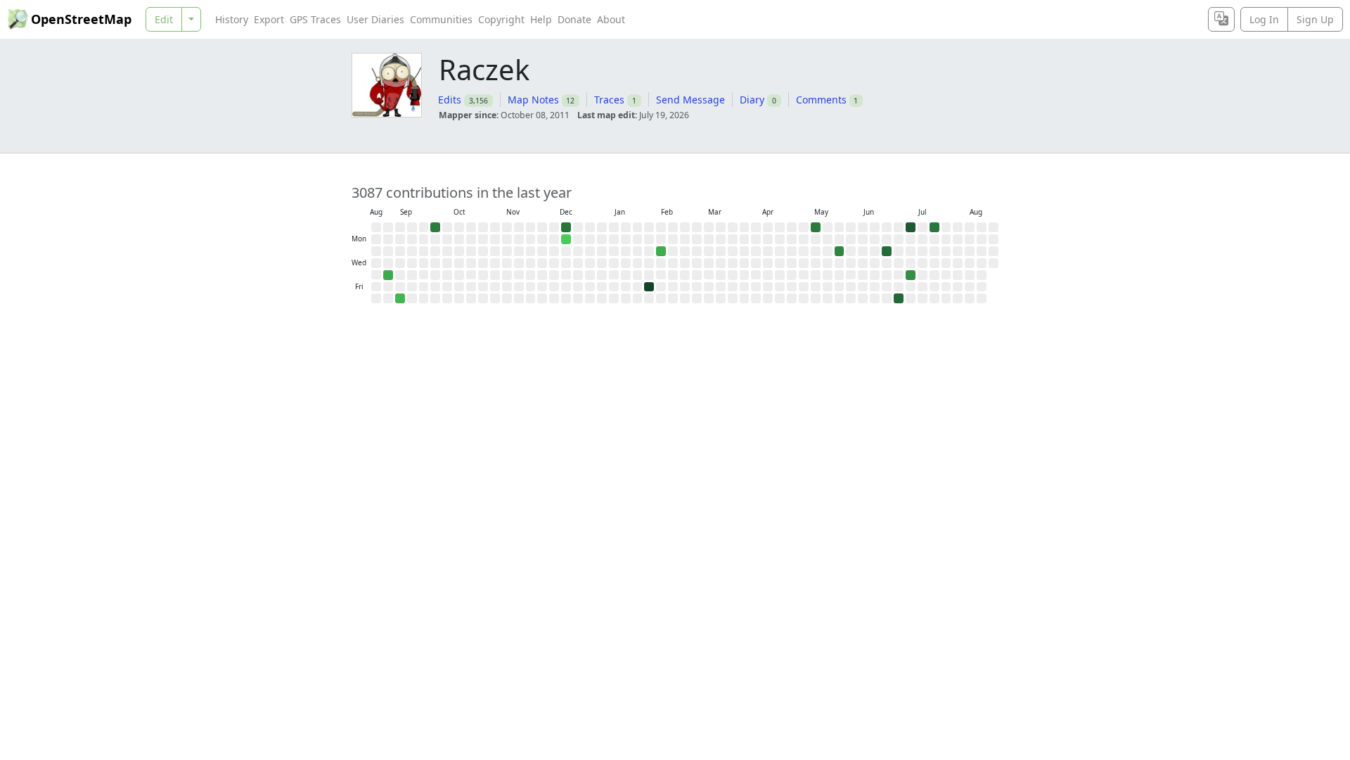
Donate (574, 19)
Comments (821, 99)
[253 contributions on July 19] (934, 227)
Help (541, 19)
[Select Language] (1221, 19)
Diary (752, 99)
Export (269, 19)
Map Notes (533, 99)
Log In (1264, 19)
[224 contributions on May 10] (816, 227)
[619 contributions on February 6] (649, 287)
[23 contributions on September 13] (400, 298)
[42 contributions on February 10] (661, 251)
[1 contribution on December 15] (566, 239)
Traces (609, 99)
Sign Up (1315, 19)
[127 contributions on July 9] (910, 275)
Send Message (690, 99)
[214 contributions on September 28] (435, 227)
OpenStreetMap (81, 19)
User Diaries (375, 19)
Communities (441, 19)
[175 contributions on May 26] (839, 251)
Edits (449, 99)
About (611, 19)
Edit (164, 19)
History (231, 19)
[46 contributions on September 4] (388, 275)
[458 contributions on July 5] (910, 227)
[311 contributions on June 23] (887, 251)
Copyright (501, 19)
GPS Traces (315, 19)
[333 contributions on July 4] (899, 298)
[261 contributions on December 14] (566, 227)
